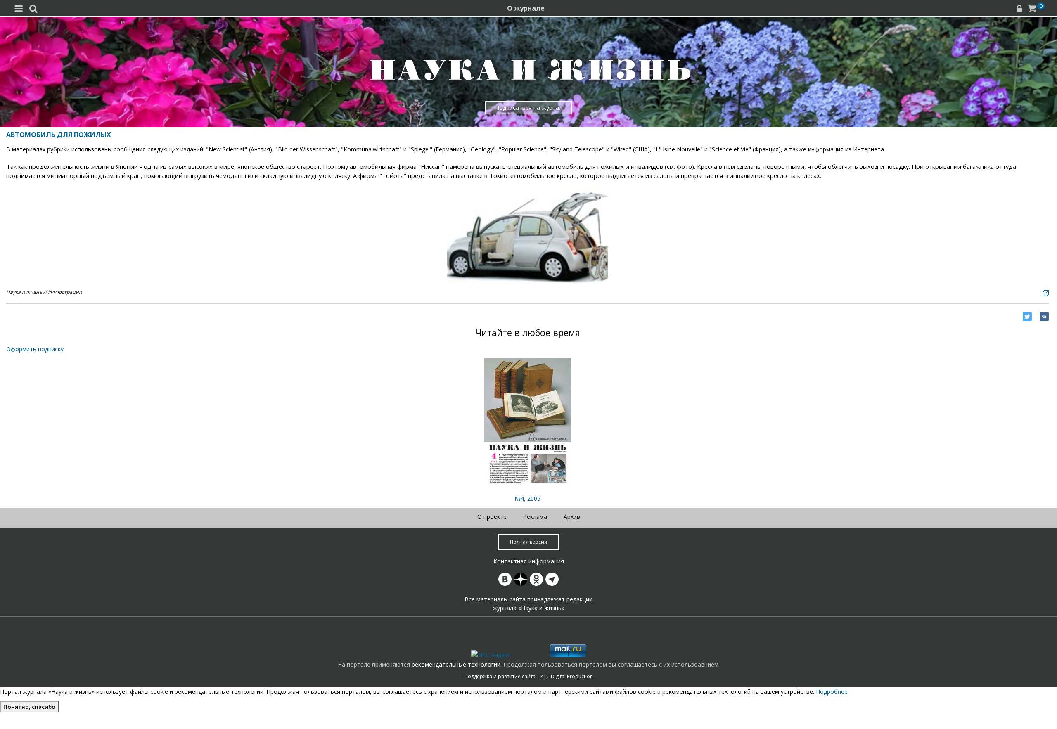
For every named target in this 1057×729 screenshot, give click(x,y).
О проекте (492, 517)
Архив (572, 517)
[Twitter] (1027, 316)
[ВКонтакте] (1044, 316)
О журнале (526, 8)
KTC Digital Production (566, 676)
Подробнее (832, 692)
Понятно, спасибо (29, 706)
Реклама (535, 517)
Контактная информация (528, 561)
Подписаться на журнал (528, 107)
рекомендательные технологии (456, 664)
